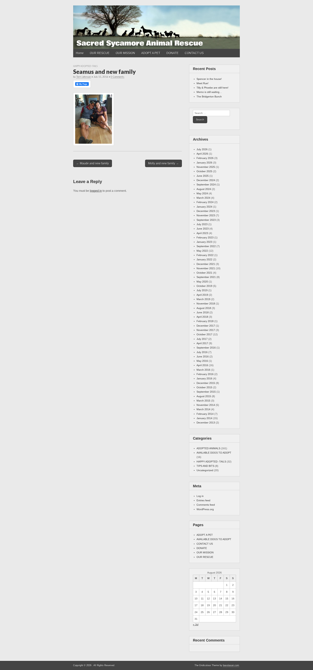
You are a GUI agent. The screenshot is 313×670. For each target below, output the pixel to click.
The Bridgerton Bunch (209, 96)
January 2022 (204, 259)
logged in (96, 190)
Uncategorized (205, 470)
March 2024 (203, 197)
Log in (200, 496)
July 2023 (202, 224)
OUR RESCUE (100, 53)
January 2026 (204, 162)
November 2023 (206, 215)
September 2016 (206, 347)
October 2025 (204, 171)
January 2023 (204, 241)
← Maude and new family (92, 163)
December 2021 (206, 264)
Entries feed (203, 500)
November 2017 (206, 330)
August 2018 (204, 308)
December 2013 (206, 422)
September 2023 (206, 219)
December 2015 (206, 383)
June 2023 (203, 228)
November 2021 (206, 268)
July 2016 (202, 352)
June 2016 (203, 356)
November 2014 (206, 404)
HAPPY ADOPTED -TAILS (85, 66)
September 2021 (206, 277)
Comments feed (206, 504)
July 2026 (202, 149)
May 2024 (202, 193)
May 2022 (202, 250)
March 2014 (203, 409)
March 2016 (203, 369)
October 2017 (204, 334)
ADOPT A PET (150, 53)
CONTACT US (194, 53)
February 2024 (205, 202)
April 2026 (202, 153)
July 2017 (202, 338)
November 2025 (206, 166)
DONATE (172, 53)
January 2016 (204, 378)
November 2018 (206, 303)
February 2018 (205, 321)
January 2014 (204, 418)
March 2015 (203, 400)
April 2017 (202, 343)
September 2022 (206, 246)
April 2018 (202, 316)
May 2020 (202, 281)
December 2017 (206, 325)
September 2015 (206, 391)
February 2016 (205, 374)
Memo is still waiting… (209, 92)
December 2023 (206, 211)
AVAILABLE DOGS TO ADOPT (214, 452)
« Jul (195, 624)
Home (80, 53)
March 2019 (203, 299)
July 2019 (202, 290)
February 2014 (205, 413)
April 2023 (202, 233)
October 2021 (204, 272)
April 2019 (202, 294)
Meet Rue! (202, 83)
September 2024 (206, 184)
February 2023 (205, 237)
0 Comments (117, 76)
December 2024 (206, 180)
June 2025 (203, 175)
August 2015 (204, 396)
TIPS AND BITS (205, 465)
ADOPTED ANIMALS (208, 448)
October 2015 (204, 387)
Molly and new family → (163, 163)
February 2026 (205, 158)
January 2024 (204, 206)
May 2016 (202, 360)
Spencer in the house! (209, 78)
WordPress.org (205, 509)
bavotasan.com (231, 665)
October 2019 (204, 285)
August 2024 (204, 189)
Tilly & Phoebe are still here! (212, 87)
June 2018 (203, 312)
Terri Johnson (83, 76)
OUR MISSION (125, 53)
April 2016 (202, 365)
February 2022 (205, 255)
